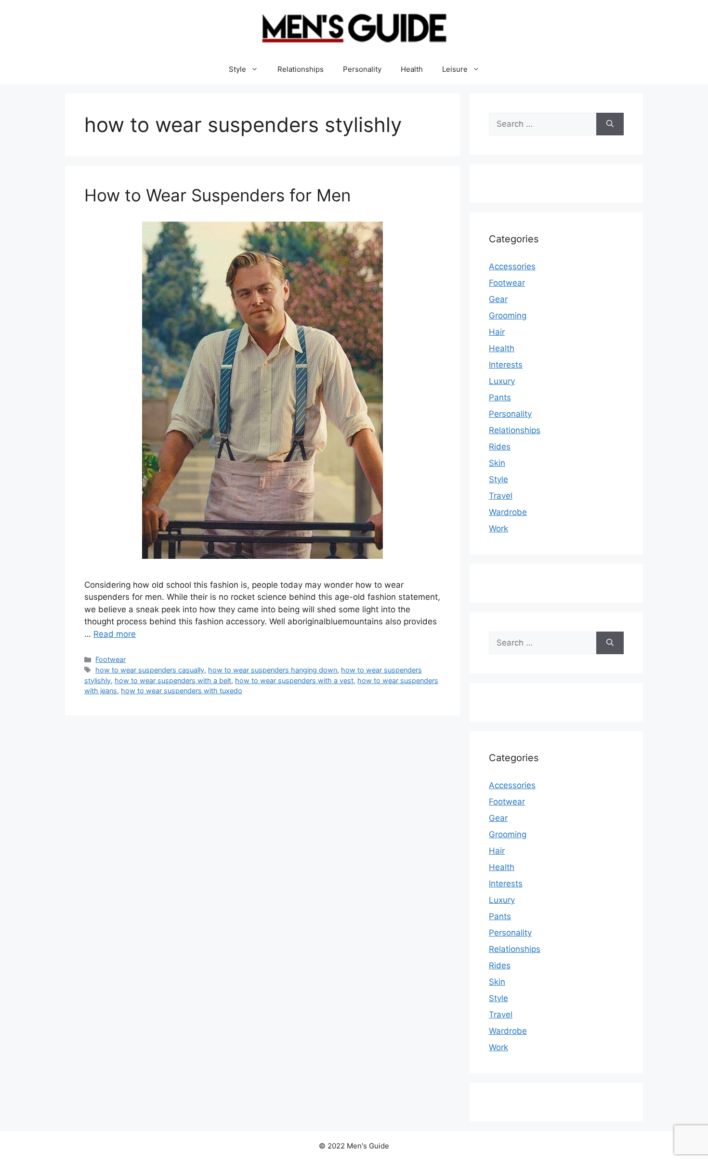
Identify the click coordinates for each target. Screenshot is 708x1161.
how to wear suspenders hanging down (272, 670)
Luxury (502, 381)
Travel (500, 496)
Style (237, 69)
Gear (498, 299)
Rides (500, 446)
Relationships (300, 69)
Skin (497, 463)
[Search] (610, 124)
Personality (362, 69)
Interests (506, 364)
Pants (500, 397)
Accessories (512, 266)
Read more (114, 634)
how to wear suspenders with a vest (294, 680)
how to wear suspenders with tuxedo (181, 690)
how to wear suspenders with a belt (173, 680)
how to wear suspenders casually (149, 670)
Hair (497, 332)
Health (412, 69)
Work (498, 528)
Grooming (507, 315)
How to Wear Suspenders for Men (217, 195)
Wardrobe (508, 512)
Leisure (455, 69)
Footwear (110, 659)
